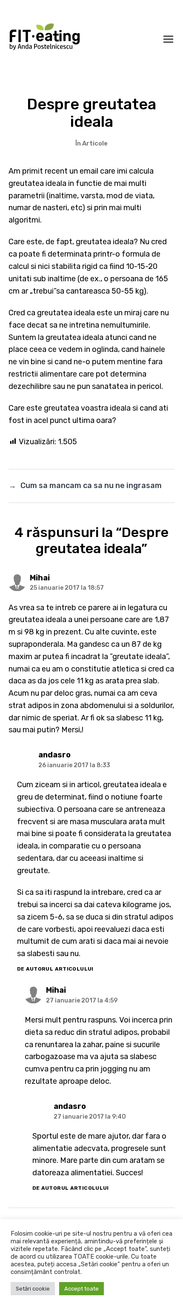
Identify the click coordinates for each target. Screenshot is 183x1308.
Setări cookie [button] (33, 1288)
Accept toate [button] (81, 1288)
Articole (95, 143)
